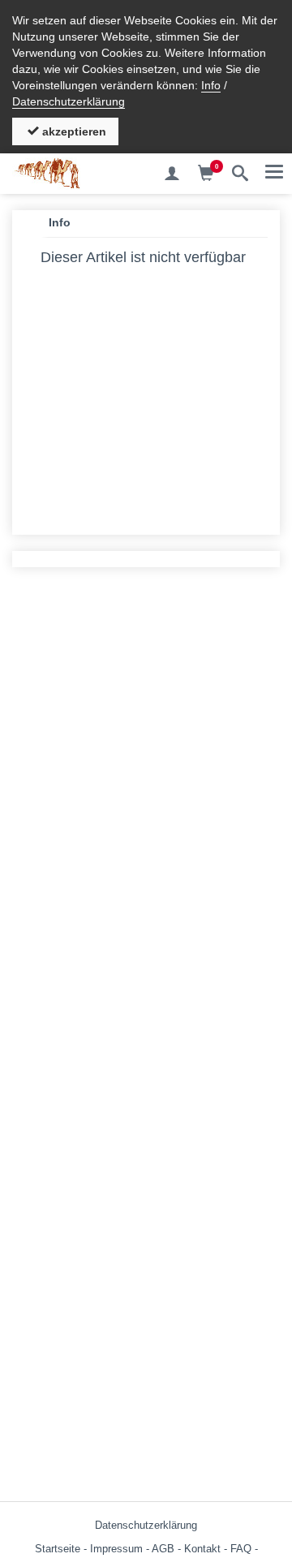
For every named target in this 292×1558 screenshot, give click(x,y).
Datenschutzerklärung (68, 101)
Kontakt (202, 1549)
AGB (163, 1549)
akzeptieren (72, 131)
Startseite (57, 1549)
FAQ (240, 1549)
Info (211, 85)
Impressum (116, 1549)
